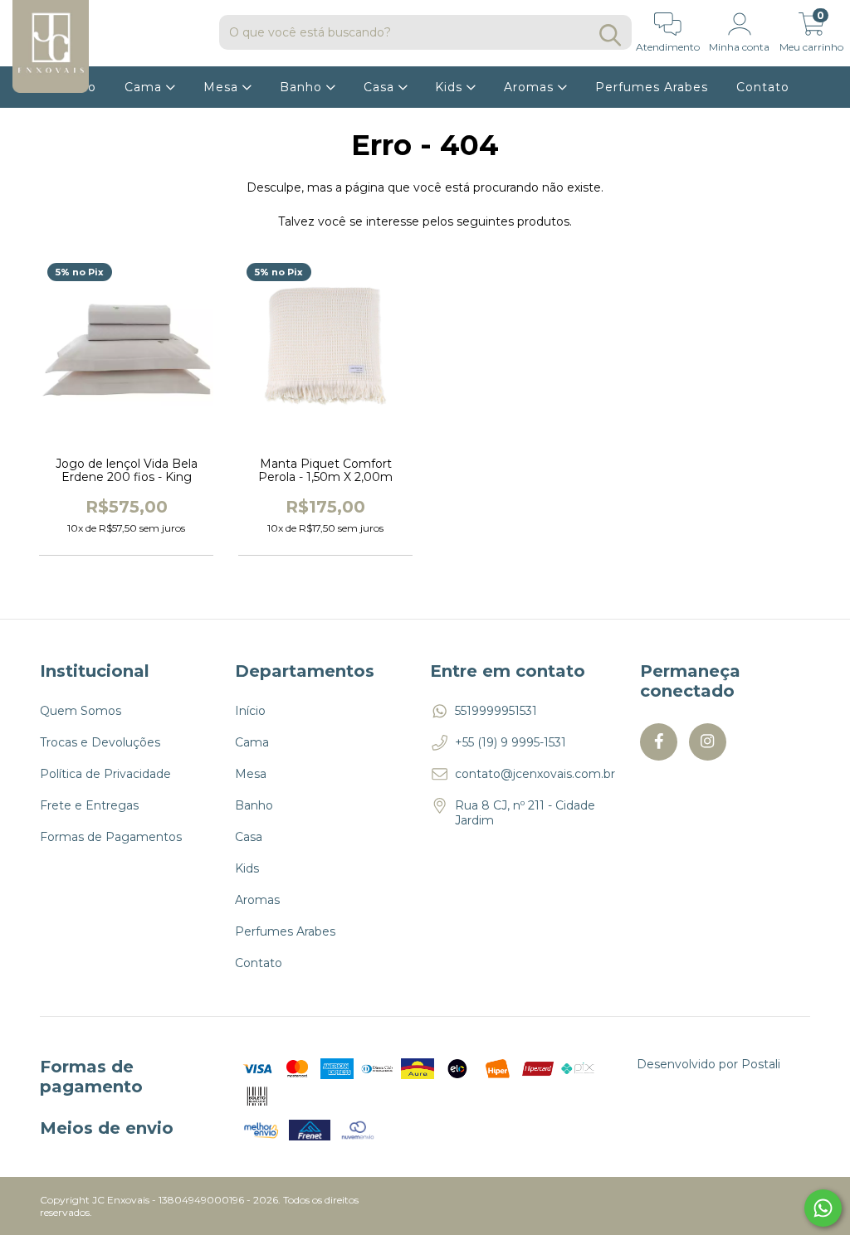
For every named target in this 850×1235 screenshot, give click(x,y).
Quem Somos (80, 710)
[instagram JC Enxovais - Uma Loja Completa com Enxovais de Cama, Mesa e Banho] (707, 742)
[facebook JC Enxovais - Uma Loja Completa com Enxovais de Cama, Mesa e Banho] (658, 742)
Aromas (531, 87)
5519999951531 (496, 710)
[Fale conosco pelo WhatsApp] (823, 1208)
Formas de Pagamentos (111, 836)
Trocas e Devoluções (100, 742)
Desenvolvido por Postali (708, 1064)
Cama (145, 87)
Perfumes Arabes (651, 87)
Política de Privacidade (105, 773)
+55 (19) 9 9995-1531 (510, 742)
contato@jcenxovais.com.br (535, 773)
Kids (451, 87)
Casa (381, 87)
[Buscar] (610, 35)
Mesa (222, 87)
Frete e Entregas (89, 805)
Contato (762, 87)
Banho (303, 87)
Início (250, 710)
